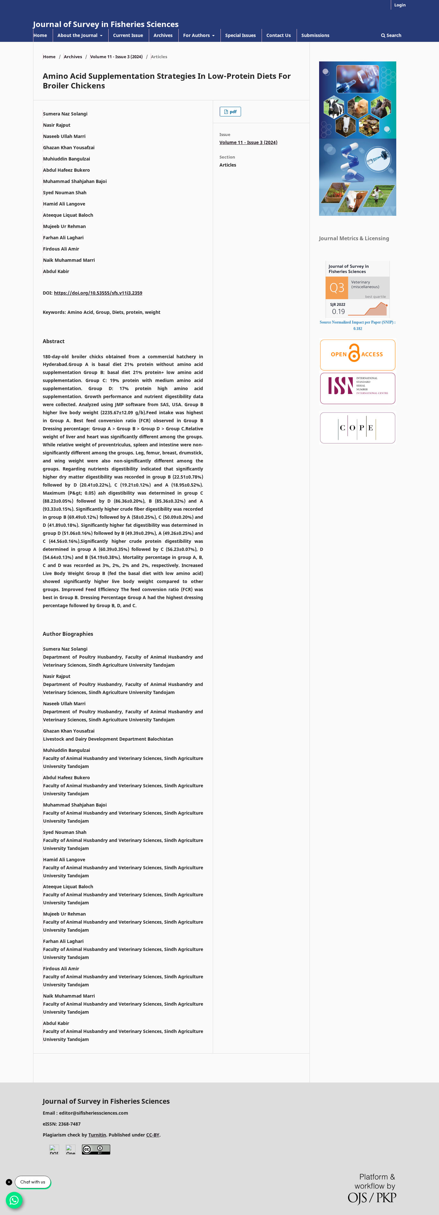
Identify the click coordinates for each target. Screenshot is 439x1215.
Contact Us (278, 35)
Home (40, 35)
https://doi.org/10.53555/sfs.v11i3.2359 (98, 293)
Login (400, 5)
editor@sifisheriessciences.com (93, 1113)
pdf (233, 111)
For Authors (197, 35)
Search (393, 35)
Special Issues (240, 35)
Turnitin (97, 1135)
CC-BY (152, 1135)
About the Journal (78, 35)
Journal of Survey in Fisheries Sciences (106, 24)
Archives (163, 35)
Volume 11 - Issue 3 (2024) (116, 56)
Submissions (315, 35)
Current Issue (128, 35)
